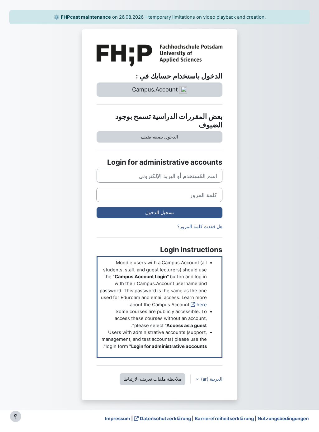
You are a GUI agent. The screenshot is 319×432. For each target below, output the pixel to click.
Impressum (117, 418)
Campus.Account (155, 89)
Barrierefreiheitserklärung (224, 418)
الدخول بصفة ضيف (159, 137)
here (202, 305)
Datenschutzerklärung (165, 418)
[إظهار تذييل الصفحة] (15, 416)
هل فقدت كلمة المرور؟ (199, 226)
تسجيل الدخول (159, 212)
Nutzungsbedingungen (283, 418)
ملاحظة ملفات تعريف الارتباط (152, 379)
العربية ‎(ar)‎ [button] (211, 379)
